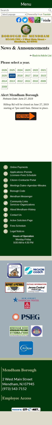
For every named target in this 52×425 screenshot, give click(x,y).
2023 (27, 70)
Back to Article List (41, 55)
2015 (43, 75)
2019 (12, 75)
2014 (4, 81)
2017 (27, 75)
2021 (43, 70)
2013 (12, 81)
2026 (4, 70)
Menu (26, 4)
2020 (4, 75)
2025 (12, 70)
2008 (4, 86)
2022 (35, 70)
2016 (35, 75)
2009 (43, 81)
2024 (20, 70)
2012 (20, 81)
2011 (27, 81)
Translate (47, 14)
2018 (20, 75)
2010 (35, 81)
